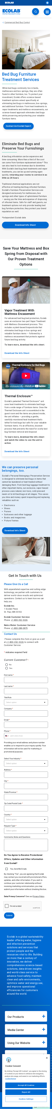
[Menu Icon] (47, 12)
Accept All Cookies (26, 1085)
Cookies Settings (26, 1099)
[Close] (47, 1058)
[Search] (35, 11)
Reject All (26, 1092)
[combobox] (26, 702)
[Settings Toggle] (47, 3)
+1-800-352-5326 (19, 620)
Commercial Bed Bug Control (17, 22)
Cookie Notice (10, 1079)
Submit (9, 915)
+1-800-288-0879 (19, 628)
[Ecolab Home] (12, 11)
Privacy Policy (38, 896)
